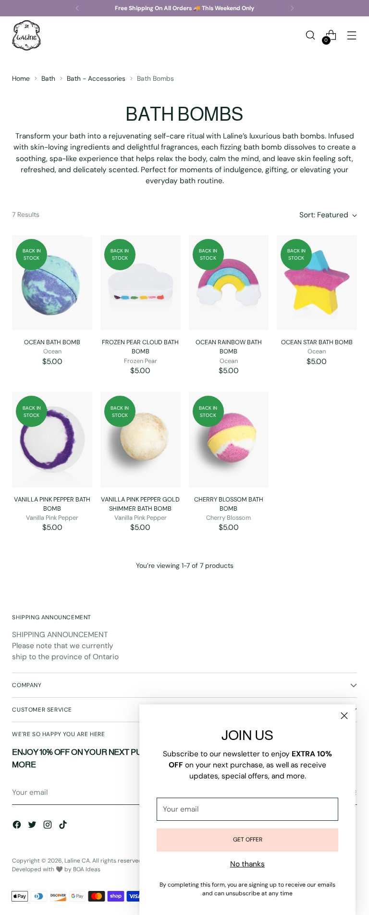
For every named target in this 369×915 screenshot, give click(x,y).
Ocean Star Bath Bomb (317, 342)
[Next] (292, 8)
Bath (48, 78)
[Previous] (77, 8)
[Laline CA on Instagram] (48, 826)
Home (21, 78)
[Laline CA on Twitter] (33, 826)
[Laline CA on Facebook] (18, 826)
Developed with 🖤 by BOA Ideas (56, 869)
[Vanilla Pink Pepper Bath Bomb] (52, 439)
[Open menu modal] (352, 35)
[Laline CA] (26, 35)
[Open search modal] (310, 35)
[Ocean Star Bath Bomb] (317, 282)
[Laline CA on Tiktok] (64, 826)
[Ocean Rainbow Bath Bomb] (229, 282)
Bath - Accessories (96, 78)
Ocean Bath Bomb (52, 342)
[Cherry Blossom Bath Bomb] (229, 439)
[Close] (344, 715)
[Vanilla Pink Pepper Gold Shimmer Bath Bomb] (140, 439)
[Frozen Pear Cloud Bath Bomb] (140, 282)
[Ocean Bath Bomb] (52, 282)
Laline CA (77, 861)
